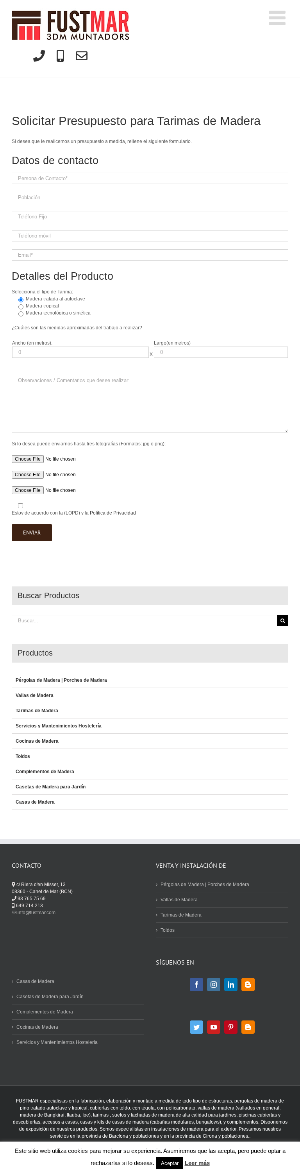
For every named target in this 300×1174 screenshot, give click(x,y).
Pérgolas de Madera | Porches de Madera (61, 680)
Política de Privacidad (113, 513)
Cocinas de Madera (37, 741)
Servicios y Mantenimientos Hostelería (59, 726)
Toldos (23, 756)
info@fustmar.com (35, 912)
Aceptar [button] (170, 1163)
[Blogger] (248, 984)
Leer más (197, 1163)
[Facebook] (196, 984)
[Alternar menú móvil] (278, 17)
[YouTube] (213, 1027)
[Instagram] (213, 984)
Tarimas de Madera (37, 710)
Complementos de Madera (45, 771)
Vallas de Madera (35, 695)
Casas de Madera (35, 802)
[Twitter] (196, 1027)
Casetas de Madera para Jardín (51, 787)
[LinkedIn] (231, 984)
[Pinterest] (231, 1027)
